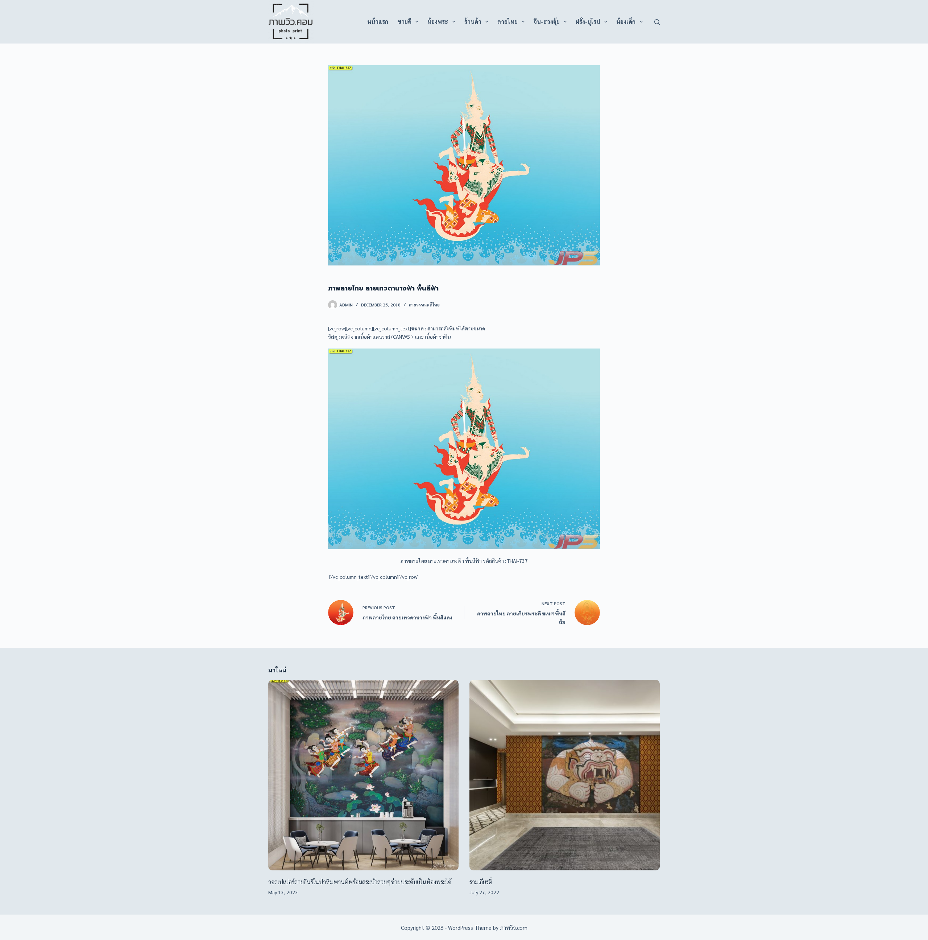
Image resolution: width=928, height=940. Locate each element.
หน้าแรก (377, 21)
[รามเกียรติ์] (564, 775)
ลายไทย (507, 21)
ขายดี (404, 21)
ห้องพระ (437, 21)
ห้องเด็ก (625, 21)
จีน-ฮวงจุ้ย (547, 21)
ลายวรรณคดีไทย (424, 305)
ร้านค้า (472, 21)
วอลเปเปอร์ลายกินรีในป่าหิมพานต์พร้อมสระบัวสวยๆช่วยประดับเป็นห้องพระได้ (359, 882)
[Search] (657, 22)
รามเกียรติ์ (480, 882)
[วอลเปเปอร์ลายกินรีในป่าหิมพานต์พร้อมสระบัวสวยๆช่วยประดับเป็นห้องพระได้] (363, 775)
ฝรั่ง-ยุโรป (588, 21)
